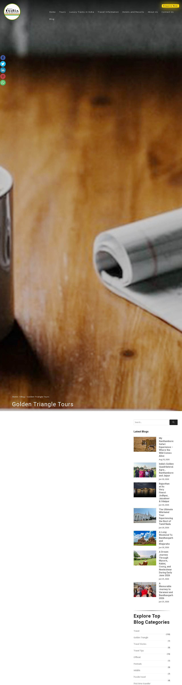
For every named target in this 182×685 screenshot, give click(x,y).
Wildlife (137, 670)
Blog (51, 19)
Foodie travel (140, 676)
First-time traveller (142, 683)
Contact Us (168, 12)
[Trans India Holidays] (12, 19)
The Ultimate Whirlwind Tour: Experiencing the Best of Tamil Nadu (166, 517)
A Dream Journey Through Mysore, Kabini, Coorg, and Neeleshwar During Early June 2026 (165, 563)
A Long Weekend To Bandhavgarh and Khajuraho (166, 538)
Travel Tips (139, 650)
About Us (153, 12)
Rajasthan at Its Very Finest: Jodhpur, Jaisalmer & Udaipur (164, 492)
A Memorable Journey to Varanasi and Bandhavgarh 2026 (166, 591)
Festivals (138, 663)
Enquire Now (170, 6)
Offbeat (137, 657)
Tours (62, 12)
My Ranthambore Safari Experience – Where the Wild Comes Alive (166, 447)
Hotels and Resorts (133, 12)
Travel (136, 631)
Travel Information (108, 12)
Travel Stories (140, 644)
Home (52, 12)
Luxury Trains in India (82, 12)
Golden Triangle (141, 637)
